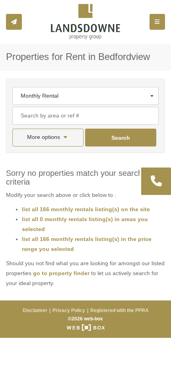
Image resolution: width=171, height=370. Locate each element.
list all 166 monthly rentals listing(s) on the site (86, 209)
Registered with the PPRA (119, 310)
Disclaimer (35, 310)
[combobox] (85, 96)
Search (120, 138)
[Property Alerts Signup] (14, 22)
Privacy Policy (68, 310)
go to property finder (61, 273)
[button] (48, 137)
